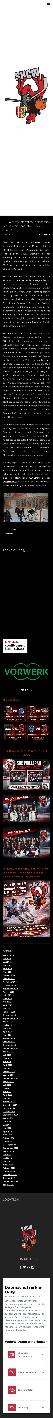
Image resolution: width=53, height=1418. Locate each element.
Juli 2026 (7, 958)
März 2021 (7, 1135)
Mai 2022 (7, 1091)
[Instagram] (22, 690)
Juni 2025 (7, 998)
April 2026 (7, 968)
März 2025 (8, 1008)
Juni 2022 (7, 1088)
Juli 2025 (7, 995)
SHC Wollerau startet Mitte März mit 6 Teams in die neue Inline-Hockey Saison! (26, 226)
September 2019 (10, 1181)
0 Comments (44, 234)
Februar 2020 (9, 1168)
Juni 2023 (7, 1058)
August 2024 (8, 1022)
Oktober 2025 (9, 985)
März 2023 (8, 1068)
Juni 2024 (7, 1025)
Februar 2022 (9, 1101)
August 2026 (8, 955)
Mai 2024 (7, 1028)
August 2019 (8, 1184)
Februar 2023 (9, 1071)
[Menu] (48, 3)
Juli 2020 (7, 1154)
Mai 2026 (7, 965)
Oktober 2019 (9, 1178)
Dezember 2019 (10, 1174)
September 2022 (10, 1078)
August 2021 (8, 1118)
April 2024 (7, 1032)
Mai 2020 (7, 1161)
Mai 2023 (7, 1061)
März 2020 (8, 1165)
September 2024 (10, 1018)
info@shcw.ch (10, 481)
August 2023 (8, 1052)
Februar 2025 (9, 1012)
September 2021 (10, 1115)
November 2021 (10, 1108)
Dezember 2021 (10, 1105)
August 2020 (9, 1151)
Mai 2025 (7, 1002)
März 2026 (8, 972)
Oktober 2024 (9, 1015)
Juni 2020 (7, 1158)
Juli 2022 (7, 1085)
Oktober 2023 (9, 1045)
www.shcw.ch (36, 477)
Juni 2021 (7, 1125)
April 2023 (7, 1065)
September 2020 (10, 1148)
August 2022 (8, 1081)
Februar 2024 (9, 1038)
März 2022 (8, 1098)
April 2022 (7, 1095)
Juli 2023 (7, 1055)
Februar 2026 (9, 975)
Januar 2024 (9, 1041)
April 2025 (7, 1005)
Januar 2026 (9, 978)
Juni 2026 (7, 962)
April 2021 (7, 1131)
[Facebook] (20, 1267)
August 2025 (8, 992)
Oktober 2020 (9, 1145)
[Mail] (26, 690)
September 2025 (10, 988)
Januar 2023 (9, 1075)
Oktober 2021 (9, 1111)
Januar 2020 (9, 1171)
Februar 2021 (9, 1138)
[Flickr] (30, 690)
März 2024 (8, 1035)
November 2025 (10, 982)
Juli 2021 (7, 1121)
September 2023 (10, 1048)
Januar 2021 (8, 1141)
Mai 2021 (7, 1128)
